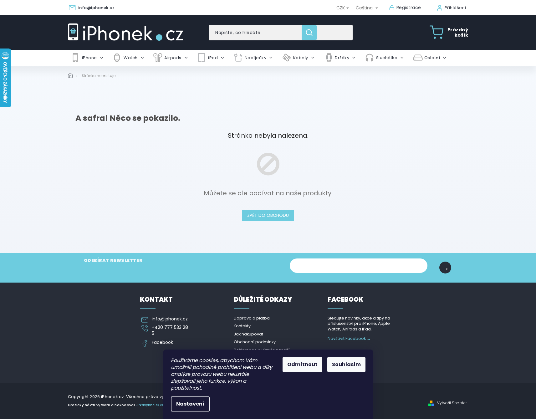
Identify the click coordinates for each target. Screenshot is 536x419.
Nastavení (190, 403)
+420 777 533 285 (170, 330)
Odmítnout (302, 364)
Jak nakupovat (248, 334)
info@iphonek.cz (170, 319)
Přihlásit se (445, 267)
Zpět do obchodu (268, 215)
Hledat (311, 32)
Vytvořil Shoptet (452, 403)
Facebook (162, 342)
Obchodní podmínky (255, 342)
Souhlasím (346, 364)
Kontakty (242, 326)
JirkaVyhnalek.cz (150, 405)
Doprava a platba (252, 318)
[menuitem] (87, 58)
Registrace (408, 8)
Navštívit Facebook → (349, 338)
